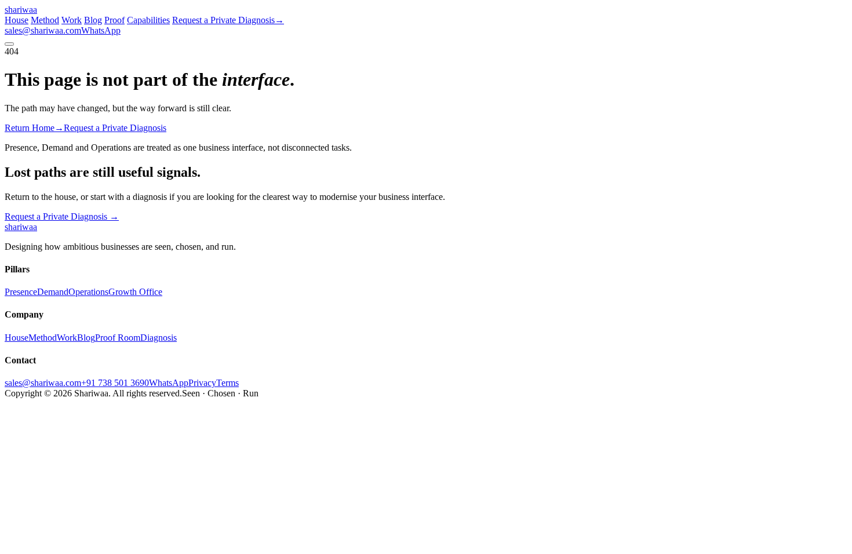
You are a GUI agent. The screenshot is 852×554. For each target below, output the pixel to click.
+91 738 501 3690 (115, 383)
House (16, 20)
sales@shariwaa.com (43, 30)
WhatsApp (101, 30)
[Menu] (9, 44)
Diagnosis (158, 337)
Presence (21, 292)
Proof (114, 20)
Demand (52, 292)
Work (71, 20)
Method (45, 20)
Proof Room (117, 337)
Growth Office (135, 292)
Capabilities (148, 20)
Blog (93, 20)
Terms (227, 383)
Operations (88, 292)
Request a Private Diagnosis (62, 216)
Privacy (202, 383)
